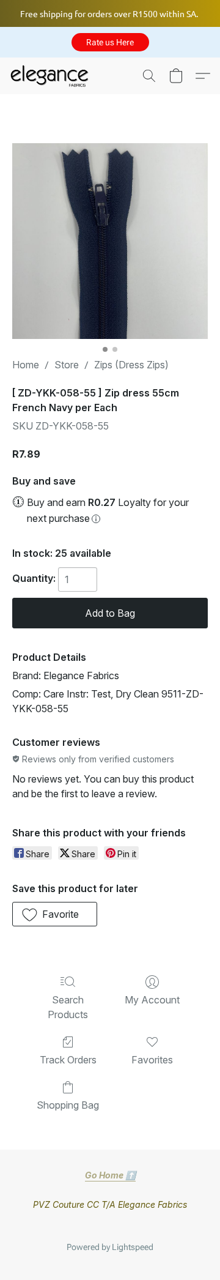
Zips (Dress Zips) (131, 365)
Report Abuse (110, 1227)
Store (66, 365)
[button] (110, 42)
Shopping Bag (68, 1105)
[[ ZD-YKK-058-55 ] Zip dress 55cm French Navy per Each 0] (110, 241)
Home (25, 365)
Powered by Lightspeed (110, 1247)
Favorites (152, 1060)
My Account (152, 1000)
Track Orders (68, 1060)
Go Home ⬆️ (110, 1175)
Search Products (68, 1007)
